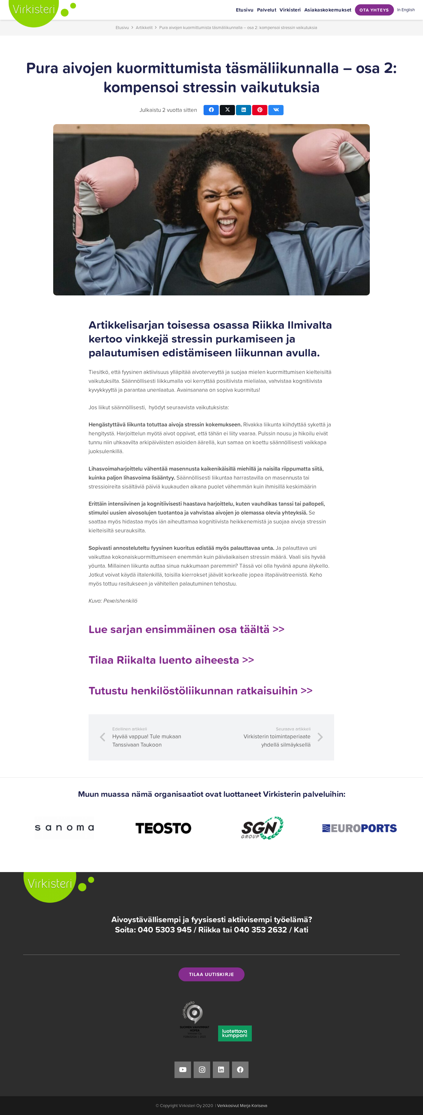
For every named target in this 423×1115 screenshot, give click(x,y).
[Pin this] (259, 110)
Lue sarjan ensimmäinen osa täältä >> (187, 629)
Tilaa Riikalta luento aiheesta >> (171, 659)
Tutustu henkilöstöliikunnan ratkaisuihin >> (201, 690)
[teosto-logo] (92, 828)
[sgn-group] (190, 828)
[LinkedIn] (221, 1070)
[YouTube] (182, 1070)
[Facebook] (240, 1070)
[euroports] (288, 828)
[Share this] (211, 110)
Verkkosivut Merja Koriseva (242, 1105)
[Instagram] (202, 1070)
